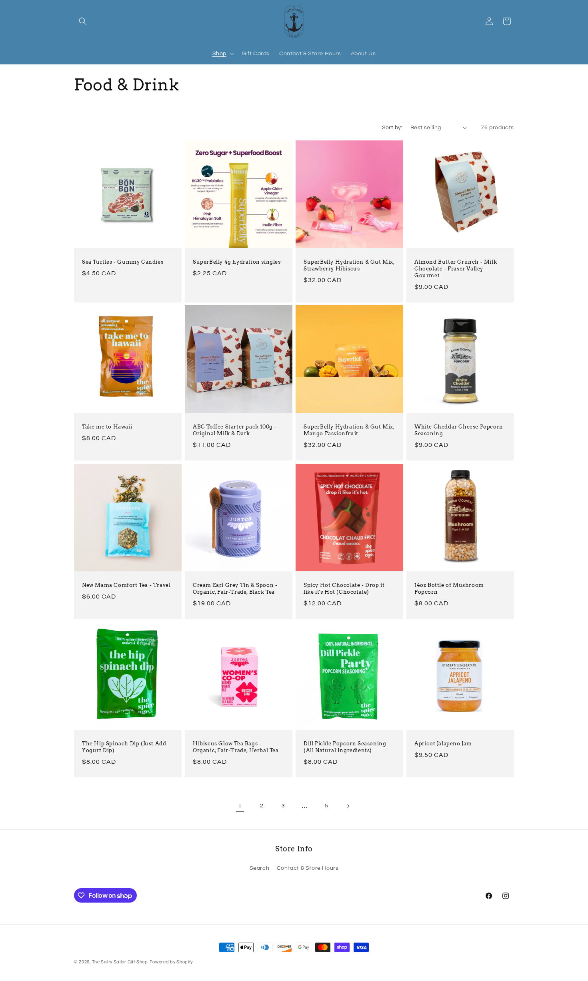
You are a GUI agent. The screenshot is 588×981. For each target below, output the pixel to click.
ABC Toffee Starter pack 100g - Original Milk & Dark (234, 430)
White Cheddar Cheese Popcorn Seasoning (458, 430)
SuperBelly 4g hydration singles (237, 262)
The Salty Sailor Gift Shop (120, 962)
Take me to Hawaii (107, 427)
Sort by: (392, 127)
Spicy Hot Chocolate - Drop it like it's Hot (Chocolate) (344, 588)
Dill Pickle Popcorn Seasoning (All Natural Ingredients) (345, 747)
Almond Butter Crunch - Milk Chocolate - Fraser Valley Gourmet (455, 268)
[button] (83, 21)
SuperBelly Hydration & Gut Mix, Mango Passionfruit (349, 430)
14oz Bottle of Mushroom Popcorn (449, 588)
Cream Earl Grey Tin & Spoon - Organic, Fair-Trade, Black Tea (235, 588)
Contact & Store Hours (308, 868)
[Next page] (348, 806)
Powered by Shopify (171, 962)
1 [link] (240, 806)
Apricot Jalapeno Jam (443, 744)
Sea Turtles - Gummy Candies (122, 262)
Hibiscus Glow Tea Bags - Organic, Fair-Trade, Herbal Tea (236, 747)
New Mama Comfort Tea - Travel (126, 585)
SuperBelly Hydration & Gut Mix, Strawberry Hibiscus (349, 265)
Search (260, 868)
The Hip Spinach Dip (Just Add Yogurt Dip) (124, 747)
